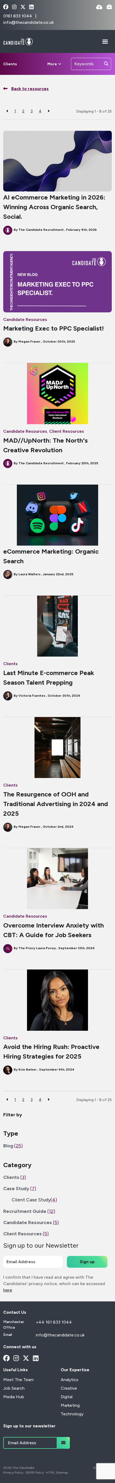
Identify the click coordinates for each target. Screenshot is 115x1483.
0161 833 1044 (18, 15)
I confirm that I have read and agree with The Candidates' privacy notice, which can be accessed (54, 1284)
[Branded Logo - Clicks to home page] (18, 41)
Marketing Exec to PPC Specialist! (53, 328)
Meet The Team (18, 1379)
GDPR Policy (34, 1472)
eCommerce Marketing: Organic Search (51, 556)
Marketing (70, 1405)
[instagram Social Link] (14, 7)
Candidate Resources (25, 319)
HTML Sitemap (57, 1472)
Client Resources (66, 431)
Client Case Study (34, 1200)
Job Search (14, 1388)
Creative (69, 1388)
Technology (72, 1413)
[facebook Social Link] (5, 7)
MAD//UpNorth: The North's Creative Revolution (45, 445)
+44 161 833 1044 (54, 1322)
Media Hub (13, 1396)
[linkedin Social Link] (31, 7)
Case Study (19, 1188)
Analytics (69, 1379)
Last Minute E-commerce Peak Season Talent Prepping (48, 677)
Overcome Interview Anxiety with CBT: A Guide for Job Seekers (53, 930)
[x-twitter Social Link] (22, 7)
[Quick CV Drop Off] (99, 7)
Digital (66, 1396)
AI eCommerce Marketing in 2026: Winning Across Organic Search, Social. (54, 206)
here (7, 1290)
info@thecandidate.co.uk (28, 22)
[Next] (48, 111)
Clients (10, 64)
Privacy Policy (13, 1472)
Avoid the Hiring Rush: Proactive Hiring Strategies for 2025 (51, 1051)
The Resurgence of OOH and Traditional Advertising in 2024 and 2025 (55, 803)
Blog (13, 1146)
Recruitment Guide (29, 1211)
